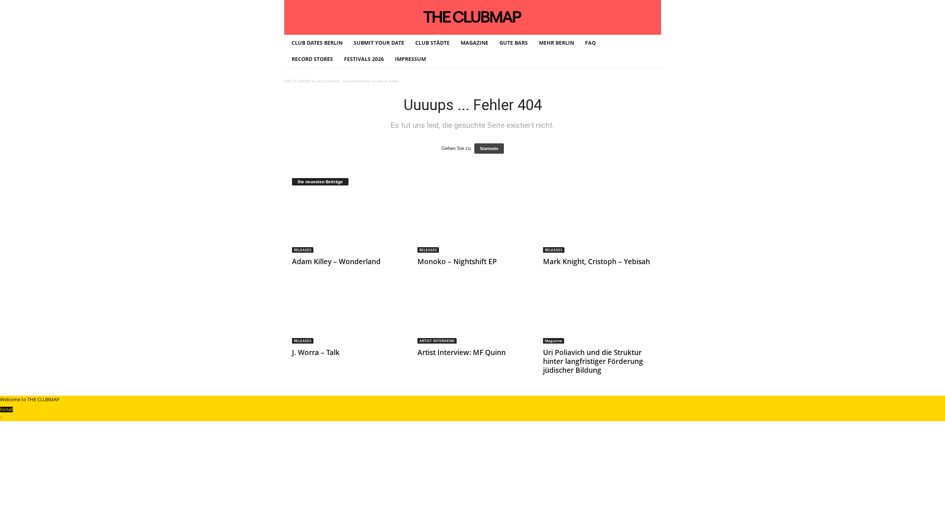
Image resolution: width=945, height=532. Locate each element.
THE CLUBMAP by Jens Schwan (312, 81)
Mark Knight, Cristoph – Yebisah (596, 261)
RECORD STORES (312, 58)
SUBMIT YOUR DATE (379, 42)
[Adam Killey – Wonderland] (347, 223)
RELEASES (303, 249)
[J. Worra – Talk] (347, 314)
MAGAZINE (474, 42)
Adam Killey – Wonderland (336, 261)
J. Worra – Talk (316, 352)
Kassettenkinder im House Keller (371, 81)
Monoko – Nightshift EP (457, 261)
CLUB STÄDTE (432, 42)
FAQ (590, 42)
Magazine (553, 340)
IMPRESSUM (410, 58)
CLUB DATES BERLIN (317, 42)
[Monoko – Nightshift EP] (472, 223)
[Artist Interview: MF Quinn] (472, 314)
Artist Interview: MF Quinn (461, 352)
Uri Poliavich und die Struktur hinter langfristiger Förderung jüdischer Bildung (593, 361)
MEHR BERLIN (556, 42)
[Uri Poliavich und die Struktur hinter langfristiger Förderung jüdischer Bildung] (598, 314)
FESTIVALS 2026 (364, 58)
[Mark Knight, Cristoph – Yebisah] (598, 223)
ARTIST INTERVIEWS (437, 340)
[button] (650, 51)
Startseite (489, 148)
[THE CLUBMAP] (472, 16)
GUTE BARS (513, 42)
